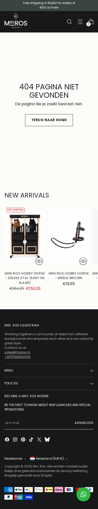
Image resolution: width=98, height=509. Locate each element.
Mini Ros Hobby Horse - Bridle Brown (69, 275)
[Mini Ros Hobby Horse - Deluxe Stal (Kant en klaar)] (25, 236)
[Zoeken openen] (69, 22)
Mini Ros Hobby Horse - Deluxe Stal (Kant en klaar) (25, 278)
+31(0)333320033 (17, 357)
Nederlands (13, 459)
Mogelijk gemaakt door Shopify (28, 475)
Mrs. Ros (39, 466)
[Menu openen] (80, 22)
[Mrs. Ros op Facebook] (8, 440)
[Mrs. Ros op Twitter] (40, 440)
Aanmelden (84, 423)
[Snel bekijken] (39, 261)
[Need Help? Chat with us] (83, 494)
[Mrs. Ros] (16, 20)
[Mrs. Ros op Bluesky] (48, 440)
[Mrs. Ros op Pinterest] (24, 440)
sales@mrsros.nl (17, 352)
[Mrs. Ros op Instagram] (16, 440)
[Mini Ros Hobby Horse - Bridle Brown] (68, 236)
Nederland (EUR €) (50, 459)
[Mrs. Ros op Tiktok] (32, 440)
